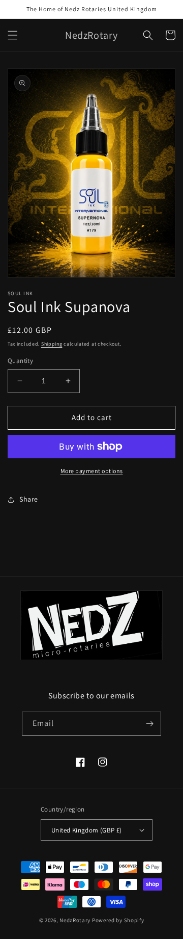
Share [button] (28, 499)
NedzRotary (74, 920)
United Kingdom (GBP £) (86, 830)
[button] (13, 35)
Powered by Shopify (118, 920)
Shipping (52, 344)
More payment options (91, 471)
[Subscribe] (149, 724)
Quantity (20, 360)
